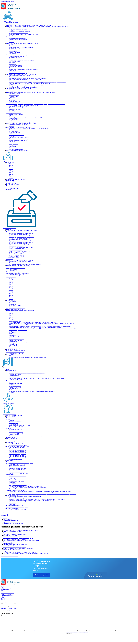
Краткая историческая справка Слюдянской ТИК (21, 261)
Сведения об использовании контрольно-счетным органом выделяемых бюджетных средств (32, 391)
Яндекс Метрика (35, 630)
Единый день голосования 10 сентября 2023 (20, 238)
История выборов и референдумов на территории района (20, 310)
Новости (3, 599)
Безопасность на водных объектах (17, 107)
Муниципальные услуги (12, 438)
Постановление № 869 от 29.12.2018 (9, 556)
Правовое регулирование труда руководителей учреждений (23, 69)
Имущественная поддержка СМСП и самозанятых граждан (23, 34)
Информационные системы (16, 114)
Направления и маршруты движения (18, 430)
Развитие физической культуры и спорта (13, 545)
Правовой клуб (13, 341)
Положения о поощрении (15, 459)
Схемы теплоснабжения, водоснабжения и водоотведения (23, 87)
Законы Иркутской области (16, 275)
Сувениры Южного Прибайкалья (17, 426)
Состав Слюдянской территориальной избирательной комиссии (25, 264)
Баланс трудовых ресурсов (15, 66)
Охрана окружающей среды (10, 535)
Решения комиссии (11, 277)
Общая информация (14, 269)
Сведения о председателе (15, 379)
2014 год (11, 293)
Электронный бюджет (14, 118)
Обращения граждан (14, 375)
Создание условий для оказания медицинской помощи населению (19, 552)
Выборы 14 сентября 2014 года (16, 256)
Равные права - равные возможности (18, 306)
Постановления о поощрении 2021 (17, 451)
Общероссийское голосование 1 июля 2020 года (21, 244)
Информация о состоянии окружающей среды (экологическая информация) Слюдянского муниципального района (37, 82)
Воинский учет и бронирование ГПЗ (18, 39)
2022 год (11, 172)
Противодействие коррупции (13, 185)
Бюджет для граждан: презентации (17, 49)
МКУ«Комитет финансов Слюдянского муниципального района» (22, 43)
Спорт (10, 133)
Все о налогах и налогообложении (17, 476)
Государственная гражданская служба (15, 350)
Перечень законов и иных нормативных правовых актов (20, 380)
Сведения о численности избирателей (15, 308)
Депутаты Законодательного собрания (15, 179)
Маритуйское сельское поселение (17, 464)
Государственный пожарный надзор (18, 485)
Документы (12, 100)
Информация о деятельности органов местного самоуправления (25, 496)
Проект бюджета (13, 51)
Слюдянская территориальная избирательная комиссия (19, 260)
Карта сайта (3, 598)
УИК (10, 333)
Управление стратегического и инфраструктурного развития (21, 74)
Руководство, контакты (12, 22)
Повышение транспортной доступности (13, 536)
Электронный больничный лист (17, 56)
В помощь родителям (14, 93)
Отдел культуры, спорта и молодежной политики (18, 127)
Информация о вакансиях (15, 383)
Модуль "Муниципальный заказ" (14, 415)
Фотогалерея (9, 312)
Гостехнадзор (12, 482)
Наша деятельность (11, 370)
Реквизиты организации (15, 388)
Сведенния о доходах (14, 188)
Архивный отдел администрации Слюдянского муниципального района (24, 120)
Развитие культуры (8, 541)
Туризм (8, 419)
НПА (10, 187)
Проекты (11, 80)
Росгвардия (12, 504)
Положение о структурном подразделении (19, 75)
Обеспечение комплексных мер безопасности (14, 534)
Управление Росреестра (15, 488)
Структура (11, 392)
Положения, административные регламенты (20, 31)
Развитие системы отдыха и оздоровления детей (15, 544)
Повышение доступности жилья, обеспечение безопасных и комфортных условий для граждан (26, 553)
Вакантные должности (14, 57)
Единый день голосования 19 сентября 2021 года (21, 242)
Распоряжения (12, 53)
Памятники (9, 461)
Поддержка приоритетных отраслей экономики (15, 539)
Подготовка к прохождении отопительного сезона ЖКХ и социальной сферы (28, 78)
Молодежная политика (14, 132)
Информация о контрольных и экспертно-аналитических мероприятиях (26, 373)
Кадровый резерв (13, 58)
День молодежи (13, 332)
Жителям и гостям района (9, 414)
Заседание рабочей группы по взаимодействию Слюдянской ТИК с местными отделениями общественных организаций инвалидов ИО (42, 328)
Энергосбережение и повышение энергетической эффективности (25, 79)
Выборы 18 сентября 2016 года (16, 253)
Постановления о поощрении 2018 (17, 447)
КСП (7, 369)
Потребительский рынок (12, 508)
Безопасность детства (14, 101)
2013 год (11, 295)
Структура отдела (13, 131)
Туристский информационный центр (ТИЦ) (20, 425)
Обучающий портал (14, 355)
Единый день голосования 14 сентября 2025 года (21, 234)
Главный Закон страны (14, 348)
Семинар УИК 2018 (14, 336)
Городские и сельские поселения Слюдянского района (19, 463)
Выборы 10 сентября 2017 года (16, 252)
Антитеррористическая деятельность (18, 106)
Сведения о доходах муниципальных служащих (21, 47)
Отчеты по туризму (14, 423)
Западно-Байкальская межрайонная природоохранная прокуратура (25, 486)
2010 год (11, 299)
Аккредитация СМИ (11, 460)
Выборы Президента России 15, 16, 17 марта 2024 (21, 237)
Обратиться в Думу (11, 183)
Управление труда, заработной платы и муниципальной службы (22, 55)
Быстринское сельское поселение (17, 472)
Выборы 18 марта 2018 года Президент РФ (19, 251)
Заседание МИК (13, 344)
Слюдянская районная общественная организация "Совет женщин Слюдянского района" (31, 492)
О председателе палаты (15, 387)
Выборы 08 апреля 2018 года (16, 250)
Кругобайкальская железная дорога (18, 445)
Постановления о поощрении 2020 (17, 450)
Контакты (11, 35)
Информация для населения (13, 495)
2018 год (11, 167)
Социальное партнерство (15, 65)
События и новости (14, 95)
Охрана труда (12, 64)
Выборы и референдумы (12, 231)
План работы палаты (14, 377)
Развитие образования (8, 543)
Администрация (7, 21)
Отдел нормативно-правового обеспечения (17, 150)
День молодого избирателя (15, 346)
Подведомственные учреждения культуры (19, 137)
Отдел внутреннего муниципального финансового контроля (21, 123)
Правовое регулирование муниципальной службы (21, 60)
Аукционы (11, 27)
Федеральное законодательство (16, 274)
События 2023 (12, 301)
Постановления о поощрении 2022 (17, 452)
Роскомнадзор (12, 483)
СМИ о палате (12, 389)
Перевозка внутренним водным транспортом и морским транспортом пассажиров (29, 436)
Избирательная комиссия (9, 228)
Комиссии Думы (10, 180)
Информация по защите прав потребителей (11, 587)
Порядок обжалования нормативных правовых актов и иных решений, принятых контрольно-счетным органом (36, 378)
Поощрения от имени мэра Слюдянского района (18, 446)
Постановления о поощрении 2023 (17, 454)
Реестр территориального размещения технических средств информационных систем (30, 117)
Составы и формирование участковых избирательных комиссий (25, 266)
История (8, 417)
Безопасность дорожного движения (12, 531)
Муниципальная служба (15, 374)
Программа (12, 141)
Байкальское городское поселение (17, 468)
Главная (2, 586)
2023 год (11, 174)
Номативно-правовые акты (16, 432)
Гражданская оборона (14, 109)
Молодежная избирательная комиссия (15, 268)
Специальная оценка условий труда (18, 73)
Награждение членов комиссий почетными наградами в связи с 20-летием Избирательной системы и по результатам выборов (40, 326)
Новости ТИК (9, 259)
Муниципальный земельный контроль (18, 33)
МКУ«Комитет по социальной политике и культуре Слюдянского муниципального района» (28, 25)
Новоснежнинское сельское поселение (18, 473)
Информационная (5, 597)
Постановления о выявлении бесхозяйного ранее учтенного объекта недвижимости (29, 83)
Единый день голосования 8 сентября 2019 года (21, 247)
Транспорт (9, 428)
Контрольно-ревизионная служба (14, 309)
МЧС (10, 477)
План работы (9, 24)
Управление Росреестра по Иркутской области (20, 498)
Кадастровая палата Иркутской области (19, 501)
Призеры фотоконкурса (15, 321)
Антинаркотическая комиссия (16, 135)
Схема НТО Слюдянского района (17, 509)
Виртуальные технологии (15, 611)
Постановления (13, 148)
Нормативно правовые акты (16, 40)
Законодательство (13, 96)
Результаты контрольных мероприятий (18, 124)
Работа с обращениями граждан (14, 271)
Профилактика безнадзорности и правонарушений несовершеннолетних (21, 540)
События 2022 (12, 302)
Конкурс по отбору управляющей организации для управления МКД (26, 86)
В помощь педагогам (14, 102)
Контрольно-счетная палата (10, 367)
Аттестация (12, 62)
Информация (12, 146)
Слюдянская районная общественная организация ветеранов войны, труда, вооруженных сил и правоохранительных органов (40, 491)
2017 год (11, 166)
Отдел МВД (12, 478)
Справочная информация (15, 98)
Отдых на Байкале (13, 424)
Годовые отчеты (13, 371)
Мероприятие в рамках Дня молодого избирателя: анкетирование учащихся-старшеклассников (32, 322)
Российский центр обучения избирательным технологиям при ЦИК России (27, 357)
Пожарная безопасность (15, 111)
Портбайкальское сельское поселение (18, 470)
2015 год (11, 163)
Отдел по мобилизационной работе (15, 36)
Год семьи (11, 129)
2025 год (11, 176)
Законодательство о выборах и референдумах (17, 273)
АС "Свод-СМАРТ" (14, 119)
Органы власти (10, 474)
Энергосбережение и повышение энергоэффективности (17, 551)
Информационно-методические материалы (19, 138)
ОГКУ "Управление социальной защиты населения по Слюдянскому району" (28, 487)
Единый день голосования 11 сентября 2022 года (21, 241)
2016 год (11, 165)
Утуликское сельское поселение (17, 465)
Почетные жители (10, 437)
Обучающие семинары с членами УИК (18, 324)
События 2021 (12, 304)
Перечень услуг (13, 441)
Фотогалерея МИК (13, 270)
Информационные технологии (13, 113)
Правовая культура (11, 300)
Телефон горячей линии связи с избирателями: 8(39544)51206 (21, 230)
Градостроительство (14, 76)
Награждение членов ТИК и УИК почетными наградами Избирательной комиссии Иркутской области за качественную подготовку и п (42, 323)
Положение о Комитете (15, 45)
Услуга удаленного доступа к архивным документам (22, 122)
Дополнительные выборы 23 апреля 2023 (19, 239)
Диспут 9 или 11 (13, 345)
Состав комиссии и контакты (16, 149)
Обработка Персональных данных (9, 608)
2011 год (11, 297)
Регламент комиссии (14, 262)
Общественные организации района (15, 490)
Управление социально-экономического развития (18, 88)
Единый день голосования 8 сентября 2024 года (21, 235)
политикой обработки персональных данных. (77, 632)
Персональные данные (14, 61)
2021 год (11, 171)
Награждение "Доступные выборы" (18, 343)
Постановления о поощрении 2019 (17, 448)
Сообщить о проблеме (41, 575)
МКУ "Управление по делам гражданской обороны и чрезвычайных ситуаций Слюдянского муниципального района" (35, 104)
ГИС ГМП (11, 115)
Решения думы (10, 162)
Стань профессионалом (12, 354)
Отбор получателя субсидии (16, 433)
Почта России (12, 503)
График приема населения (12, 184)
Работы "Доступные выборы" (16, 339)
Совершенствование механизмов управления (14, 547)
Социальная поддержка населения (11, 549)
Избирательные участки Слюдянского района (17, 265)
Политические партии (11, 349)
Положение (12, 91)
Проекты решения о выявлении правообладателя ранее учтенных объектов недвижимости (31, 500)
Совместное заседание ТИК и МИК (18, 330)
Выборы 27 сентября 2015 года (16, 255)
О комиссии (12, 97)
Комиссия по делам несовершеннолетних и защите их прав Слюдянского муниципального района (30, 92)
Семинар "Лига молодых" (15, 337)
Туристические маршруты (15, 421)
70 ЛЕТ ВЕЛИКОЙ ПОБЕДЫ (16, 443)
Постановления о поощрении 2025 (17, 456)
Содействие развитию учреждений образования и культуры (18, 548)
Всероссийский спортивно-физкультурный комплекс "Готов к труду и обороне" (28, 128)
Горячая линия (12, 70)
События (11, 420)
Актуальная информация (12, 257)
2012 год (11, 296)
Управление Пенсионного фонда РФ (18, 479)
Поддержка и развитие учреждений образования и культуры (18, 538)
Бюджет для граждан (8, 403)
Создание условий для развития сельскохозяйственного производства (20, 530)
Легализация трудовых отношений (17, 67)
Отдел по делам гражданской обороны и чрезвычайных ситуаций (25, 105)
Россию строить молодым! (15, 340)
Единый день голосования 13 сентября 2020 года (21, 243)
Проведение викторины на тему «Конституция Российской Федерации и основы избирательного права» (35, 327)
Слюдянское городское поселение (17, 467)
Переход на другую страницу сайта (18, 140)
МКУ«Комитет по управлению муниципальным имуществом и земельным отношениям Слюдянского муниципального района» (37, 26)
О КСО (8, 382)
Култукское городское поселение (17, 469)
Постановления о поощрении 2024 (17, 455)
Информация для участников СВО (14, 505)
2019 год (11, 169)
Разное (11, 331)
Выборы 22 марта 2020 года (16, 246)
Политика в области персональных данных (17, 507)
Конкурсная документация (15, 429)
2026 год (11, 178)
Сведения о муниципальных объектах (18, 29)
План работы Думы (11, 182)
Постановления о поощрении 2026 (17, 457)
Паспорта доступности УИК (16, 353)
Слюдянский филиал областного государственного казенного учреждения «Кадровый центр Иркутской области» (37, 499)
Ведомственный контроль (15, 71)
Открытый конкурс (14, 434)
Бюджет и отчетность (14, 48)
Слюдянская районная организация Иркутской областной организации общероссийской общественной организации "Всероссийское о (42, 494)
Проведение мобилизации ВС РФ (17, 38)
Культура (11, 136)
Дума (4, 161)
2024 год (11, 175)
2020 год (11, 170)
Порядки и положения (14, 52)
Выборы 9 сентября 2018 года (16, 248)
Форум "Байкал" (13, 335)
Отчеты (11, 30)
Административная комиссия (13, 142)
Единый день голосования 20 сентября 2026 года (21, 233)
